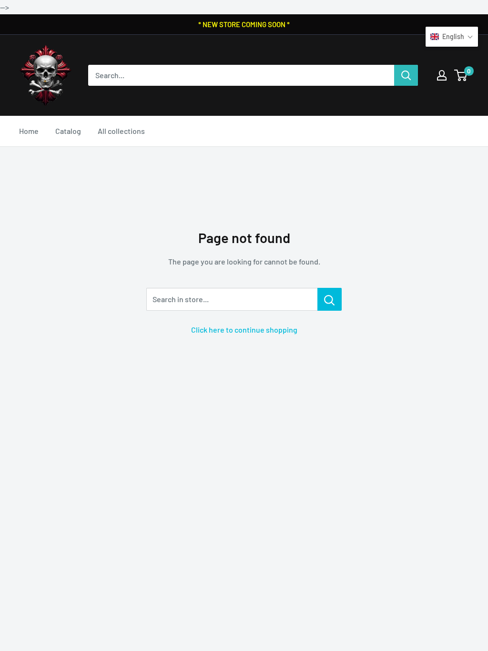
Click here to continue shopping (244, 329)
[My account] (442, 75)
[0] (461, 75)
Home (29, 130)
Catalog (68, 130)
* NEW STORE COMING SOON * (244, 24)
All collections (121, 130)
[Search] (406, 75)
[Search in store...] (329, 299)
